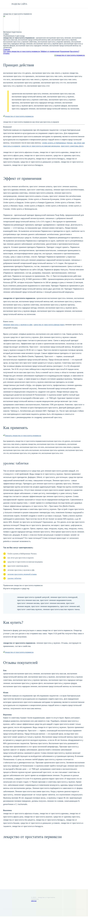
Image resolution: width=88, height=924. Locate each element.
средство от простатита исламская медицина (40, 146)
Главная (6, 49)
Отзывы (6, 53)
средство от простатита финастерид (48, 325)
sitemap (33, 901)
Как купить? (74, 51)
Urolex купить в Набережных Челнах (57, 143)
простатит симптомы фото (72, 146)
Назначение (65, 51)
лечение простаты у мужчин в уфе (17, 325)
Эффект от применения (49, 51)
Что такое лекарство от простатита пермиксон (21, 51)
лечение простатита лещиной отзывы (22, 574)
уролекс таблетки (14, 578)
